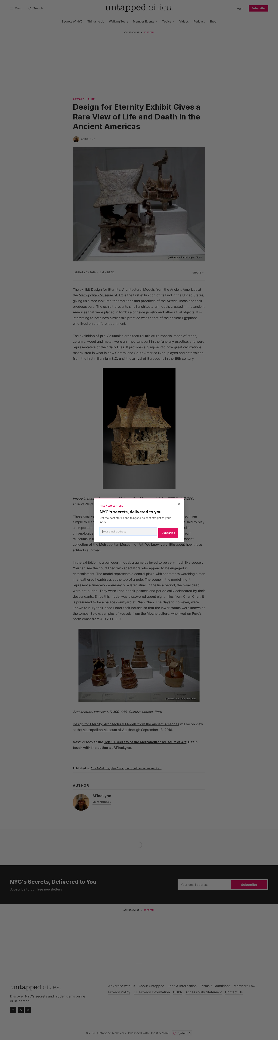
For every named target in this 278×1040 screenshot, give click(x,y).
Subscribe (168, 532)
